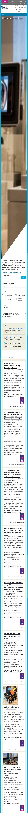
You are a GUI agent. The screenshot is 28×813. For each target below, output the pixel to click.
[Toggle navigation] (3, 14)
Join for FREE (20, 2)
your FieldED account (18, 328)
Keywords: (5, 275)
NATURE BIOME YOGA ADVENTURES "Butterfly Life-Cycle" (12, 769)
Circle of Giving (12, 2)
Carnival (11, 314)
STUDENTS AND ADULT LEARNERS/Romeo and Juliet (12, 636)
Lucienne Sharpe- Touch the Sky (14, 369)
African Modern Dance (12, 707)
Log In (25, 2)
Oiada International (11, 709)
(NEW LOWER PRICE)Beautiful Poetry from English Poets (12, 366)
